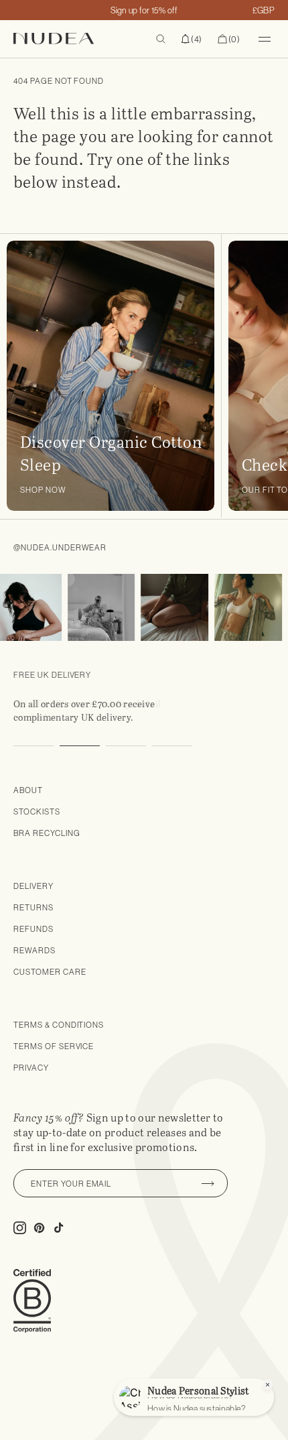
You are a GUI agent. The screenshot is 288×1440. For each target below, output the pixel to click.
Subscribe (207, 1183)
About (28, 790)
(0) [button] (229, 40)
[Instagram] (95, 608)
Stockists (36, 811)
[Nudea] (73, 38)
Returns (33, 907)
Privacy (31, 1068)
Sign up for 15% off (144, 10)
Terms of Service (53, 1046)
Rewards (34, 950)
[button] (192, 39)
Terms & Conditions (58, 1025)
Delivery (33, 886)
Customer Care (49, 972)
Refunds (33, 929)
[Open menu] (265, 39)
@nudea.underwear (59, 547)
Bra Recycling (46, 833)
